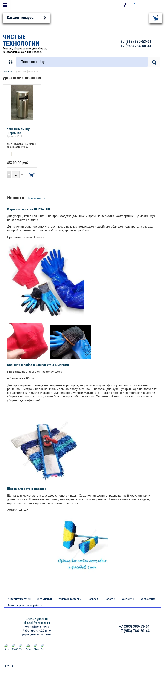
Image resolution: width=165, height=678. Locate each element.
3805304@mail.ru (37, 619)
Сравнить (19, 153)
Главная (7, 71)
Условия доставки (69, 599)
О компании (44, 599)
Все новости (36, 198)
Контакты (127, 599)
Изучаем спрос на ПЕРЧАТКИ (28, 209)
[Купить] (31, 174)
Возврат (93, 599)
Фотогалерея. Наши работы (25, 605)
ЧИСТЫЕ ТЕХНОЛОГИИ (21, 40)
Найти (154, 62)
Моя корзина (157, 16)
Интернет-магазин (19, 599)
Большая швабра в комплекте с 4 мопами (38, 365)
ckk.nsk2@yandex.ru (37, 623)
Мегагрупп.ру (152, 667)
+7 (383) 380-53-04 (136, 41)
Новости (109, 599)
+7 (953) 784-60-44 (136, 46)
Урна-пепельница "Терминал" (18, 131)
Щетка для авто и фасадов (26, 489)
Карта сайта (148, 599)
